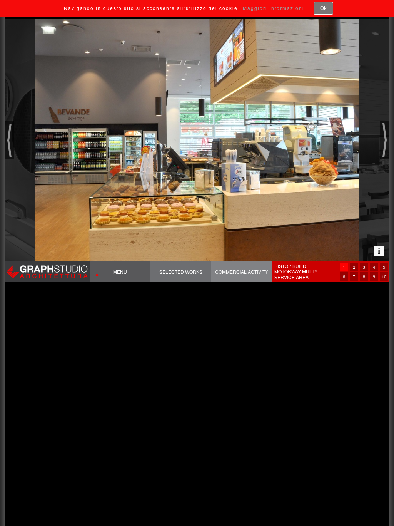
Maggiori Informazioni (273, 8)
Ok (323, 8)
